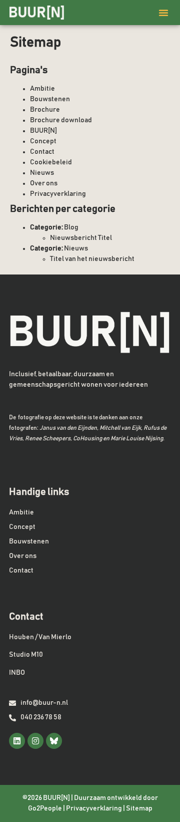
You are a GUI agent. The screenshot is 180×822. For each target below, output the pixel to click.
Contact (42, 151)
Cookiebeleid (51, 162)
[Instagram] (36, 741)
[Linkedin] (17, 741)
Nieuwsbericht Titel (81, 237)
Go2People (45, 808)
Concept (43, 141)
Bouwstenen (50, 99)
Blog (71, 227)
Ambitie (42, 88)
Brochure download (61, 120)
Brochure (45, 109)
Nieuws (42, 172)
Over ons (44, 183)
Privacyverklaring (58, 193)
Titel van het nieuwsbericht (92, 258)
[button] (163, 12)
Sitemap (139, 808)
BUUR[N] (43, 130)
